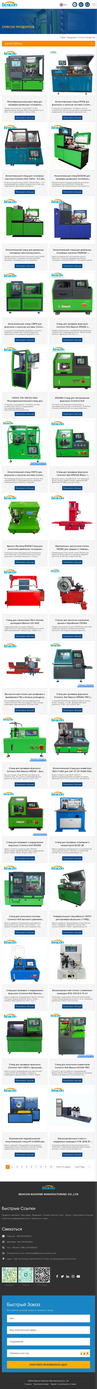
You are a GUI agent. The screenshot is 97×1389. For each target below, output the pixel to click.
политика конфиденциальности (16, 1218)
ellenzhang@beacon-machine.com (41, 1253)
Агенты (68, 1215)
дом (63, 37)
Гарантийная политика (83, 1215)
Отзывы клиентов (50, 1215)
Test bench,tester (41, 1384)
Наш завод (26, 1215)
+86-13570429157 (25, 1242)
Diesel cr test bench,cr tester (63, 1384)
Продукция (72, 37)
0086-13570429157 (29, 1247)
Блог (62, 1215)
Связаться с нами (40, 1218)
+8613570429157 (24, 1236)
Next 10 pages (63, 1167)
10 (51, 1167)
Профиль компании (11, 1215)
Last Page (80, 1167)
